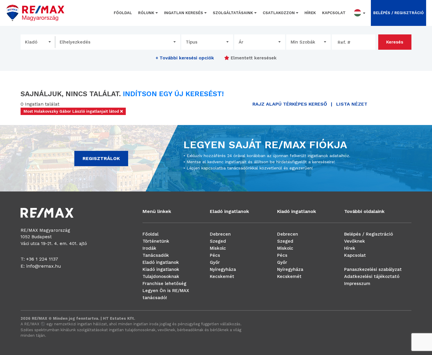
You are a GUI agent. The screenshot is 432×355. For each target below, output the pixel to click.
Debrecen (220, 234)
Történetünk (156, 241)
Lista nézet (351, 104)
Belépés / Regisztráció (368, 234)
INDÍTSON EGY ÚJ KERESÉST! (173, 94)
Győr (215, 262)
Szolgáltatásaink (233, 13)
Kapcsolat (334, 13)
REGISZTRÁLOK (101, 158)
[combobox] (38, 42)
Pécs (215, 255)
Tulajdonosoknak (161, 276)
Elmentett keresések (253, 58)
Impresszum (357, 283)
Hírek (310, 13)
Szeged (218, 241)
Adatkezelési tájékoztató (371, 276)
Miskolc (218, 248)
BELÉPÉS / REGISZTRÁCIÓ (398, 13)
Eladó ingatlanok (161, 262)
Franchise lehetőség (164, 283)
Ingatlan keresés (184, 13)
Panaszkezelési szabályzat (373, 269)
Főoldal (123, 13)
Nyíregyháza (223, 269)
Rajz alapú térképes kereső (289, 104)
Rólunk (146, 13)
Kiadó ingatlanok (161, 269)
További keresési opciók (184, 58)
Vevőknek (354, 241)
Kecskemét (222, 276)
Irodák (149, 248)
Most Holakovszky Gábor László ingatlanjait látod (72, 111)
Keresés (394, 42)
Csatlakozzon (279, 13)
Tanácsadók (156, 255)
